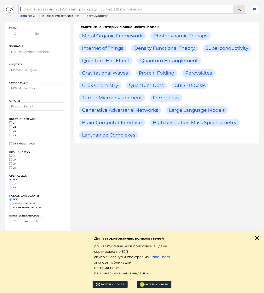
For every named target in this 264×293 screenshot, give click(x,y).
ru (255, 9)
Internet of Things (102, 48)
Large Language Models (197, 110)
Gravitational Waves (105, 73)
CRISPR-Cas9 (190, 85)
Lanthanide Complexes (108, 135)
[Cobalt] (9, 9)
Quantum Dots (146, 85)
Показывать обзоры (24, 195)
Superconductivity (227, 48)
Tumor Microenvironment (112, 98)
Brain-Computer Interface (112, 122)
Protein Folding (156, 73)
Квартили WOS (19, 151)
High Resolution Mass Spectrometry (194, 122)
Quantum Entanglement (169, 60)
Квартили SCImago (22, 119)
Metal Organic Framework (112, 36)
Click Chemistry (100, 85)
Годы (13, 28)
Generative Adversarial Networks (120, 110)
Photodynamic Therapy (180, 36)
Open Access (18, 175)
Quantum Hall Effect (105, 60)
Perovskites (198, 73)
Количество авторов (24, 215)
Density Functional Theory (164, 48)
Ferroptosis (166, 98)
